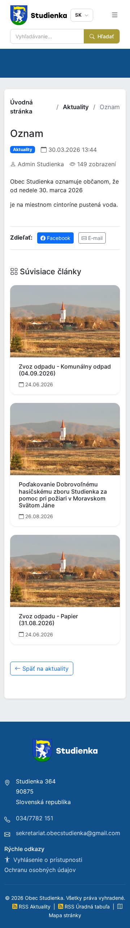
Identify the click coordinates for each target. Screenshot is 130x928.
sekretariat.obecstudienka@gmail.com (68, 833)
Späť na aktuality (45, 668)
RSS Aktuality (34, 906)
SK (79, 15)
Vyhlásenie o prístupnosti (47, 859)
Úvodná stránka (21, 107)
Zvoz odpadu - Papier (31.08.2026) (48, 620)
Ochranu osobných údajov (40, 869)
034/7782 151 (34, 818)
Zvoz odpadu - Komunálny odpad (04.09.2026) (65, 370)
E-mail (95, 238)
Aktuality (76, 107)
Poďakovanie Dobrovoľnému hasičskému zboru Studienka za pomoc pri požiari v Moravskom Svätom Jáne (63, 495)
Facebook (58, 238)
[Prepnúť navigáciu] (114, 15)
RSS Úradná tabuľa (87, 906)
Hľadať (105, 36)
